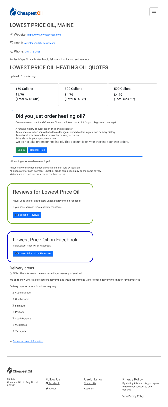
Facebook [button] (54, 383)
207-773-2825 (33, 51)
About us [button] (89, 388)
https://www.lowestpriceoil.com (44, 34)
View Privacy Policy (133, 396)
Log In (21, 149)
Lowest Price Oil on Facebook (34, 253)
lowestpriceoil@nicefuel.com (39, 43)
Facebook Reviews (28, 214)
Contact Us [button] (90, 383)
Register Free (37, 149)
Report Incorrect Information (28, 341)
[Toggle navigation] (153, 11)
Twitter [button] (52, 388)
